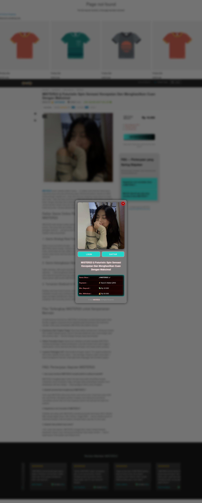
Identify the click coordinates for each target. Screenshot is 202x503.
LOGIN (89, 254)
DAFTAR (113, 254)
